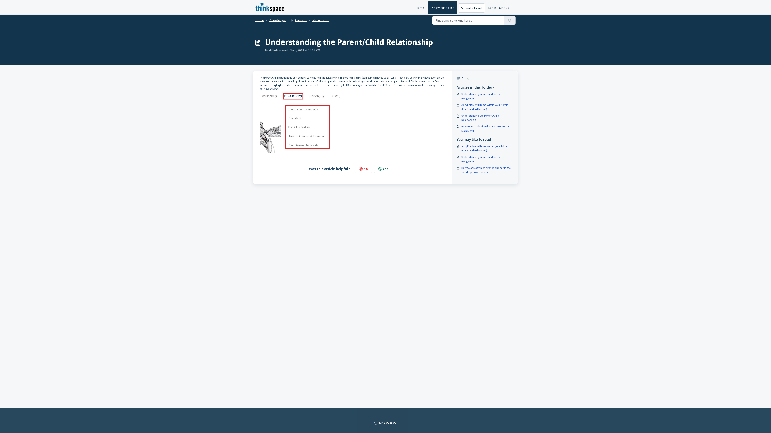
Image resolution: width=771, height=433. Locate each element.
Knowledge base (443, 8)
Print (465, 78)
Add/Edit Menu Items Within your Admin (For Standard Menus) (484, 107)
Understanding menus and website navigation (482, 96)
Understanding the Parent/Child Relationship (480, 118)
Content (301, 20)
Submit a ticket (471, 8)
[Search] (510, 20)
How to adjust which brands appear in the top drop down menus (486, 170)
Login (492, 8)
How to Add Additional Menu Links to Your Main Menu (486, 129)
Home (420, 8)
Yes (385, 168)
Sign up (504, 8)
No (365, 168)
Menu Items (320, 20)
